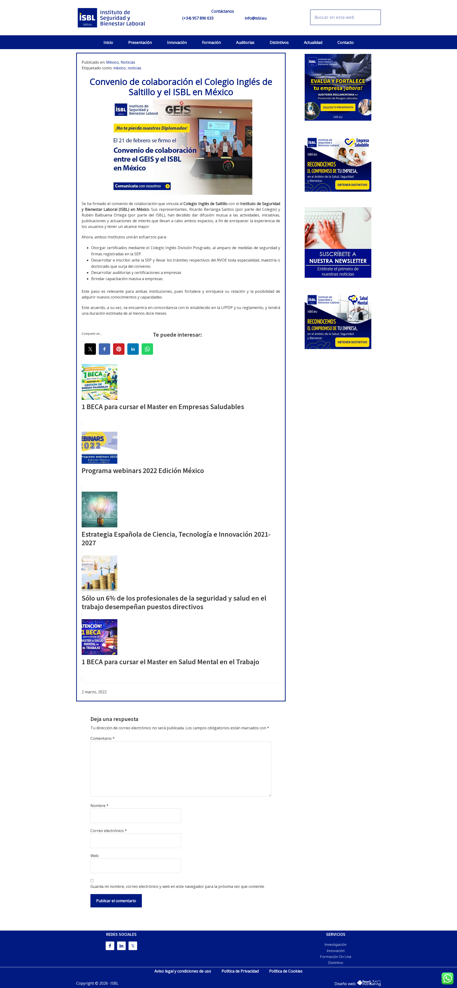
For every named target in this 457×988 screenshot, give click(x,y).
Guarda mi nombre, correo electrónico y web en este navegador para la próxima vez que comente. (177, 886)
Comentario (102, 738)
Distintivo (335, 962)
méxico (119, 68)
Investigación (336, 944)
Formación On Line (335, 956)
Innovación (336, 950)
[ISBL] (112, 18)
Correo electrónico (108, 830)
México (112, 62)
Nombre (99, 805)
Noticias (128, 62)
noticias (134, 68)
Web (94, 855)
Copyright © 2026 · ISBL (97, 983)
